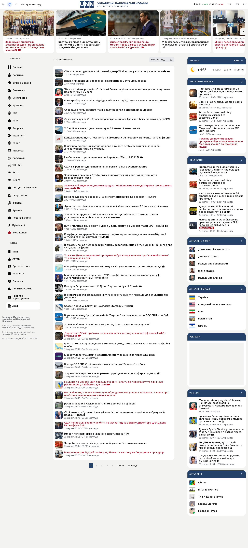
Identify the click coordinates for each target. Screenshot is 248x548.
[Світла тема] (3, 4)
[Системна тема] (9, 4)
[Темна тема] (16, 4)
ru (244, 4)
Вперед (132, 465)
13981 (120, 465)
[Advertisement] (216, 364)
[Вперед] (243, 31)
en (237, 4)
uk (229, 4)
